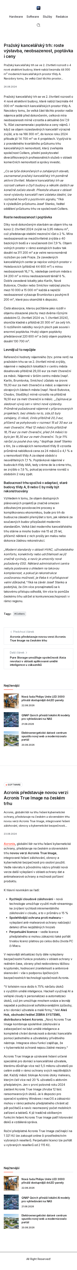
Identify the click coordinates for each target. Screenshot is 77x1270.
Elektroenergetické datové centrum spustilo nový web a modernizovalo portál (44, 736)
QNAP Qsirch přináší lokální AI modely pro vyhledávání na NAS (45, 717)
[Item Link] (11, 701)
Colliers (20, 613)
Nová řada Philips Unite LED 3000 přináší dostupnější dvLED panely (43, 698)
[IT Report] (38, 7)
